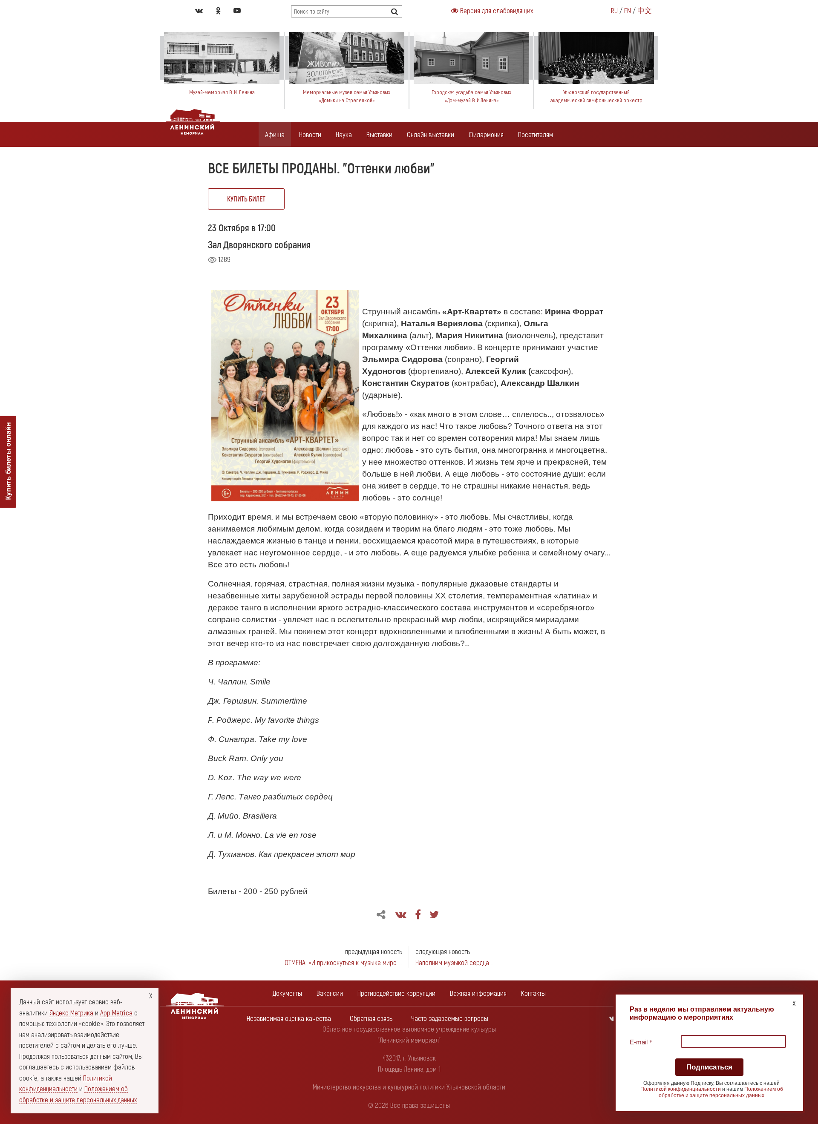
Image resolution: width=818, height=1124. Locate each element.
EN (627, 10)
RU (614, 10)
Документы (287, 993)
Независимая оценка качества (289, 1018)
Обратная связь (371, 1018)
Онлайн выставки (430, 134)
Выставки (379, 134)
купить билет (246, 199)
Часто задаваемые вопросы (449, 1018)
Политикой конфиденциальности (680, 1089)
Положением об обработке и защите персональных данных (721, 1092)
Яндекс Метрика (71, 1012)
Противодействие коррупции (396, 993)
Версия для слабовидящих (495, 10)
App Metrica (116, 1012)
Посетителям (535, 134)
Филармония (486, 134)
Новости (310, 134)
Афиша (275, 134)
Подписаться (709, 1067)
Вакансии (330, 993)
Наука (344, 134)
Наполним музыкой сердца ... (455, 962)
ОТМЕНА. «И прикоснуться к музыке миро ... (343, 962)
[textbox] (711, 1013)
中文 (644, 10)
